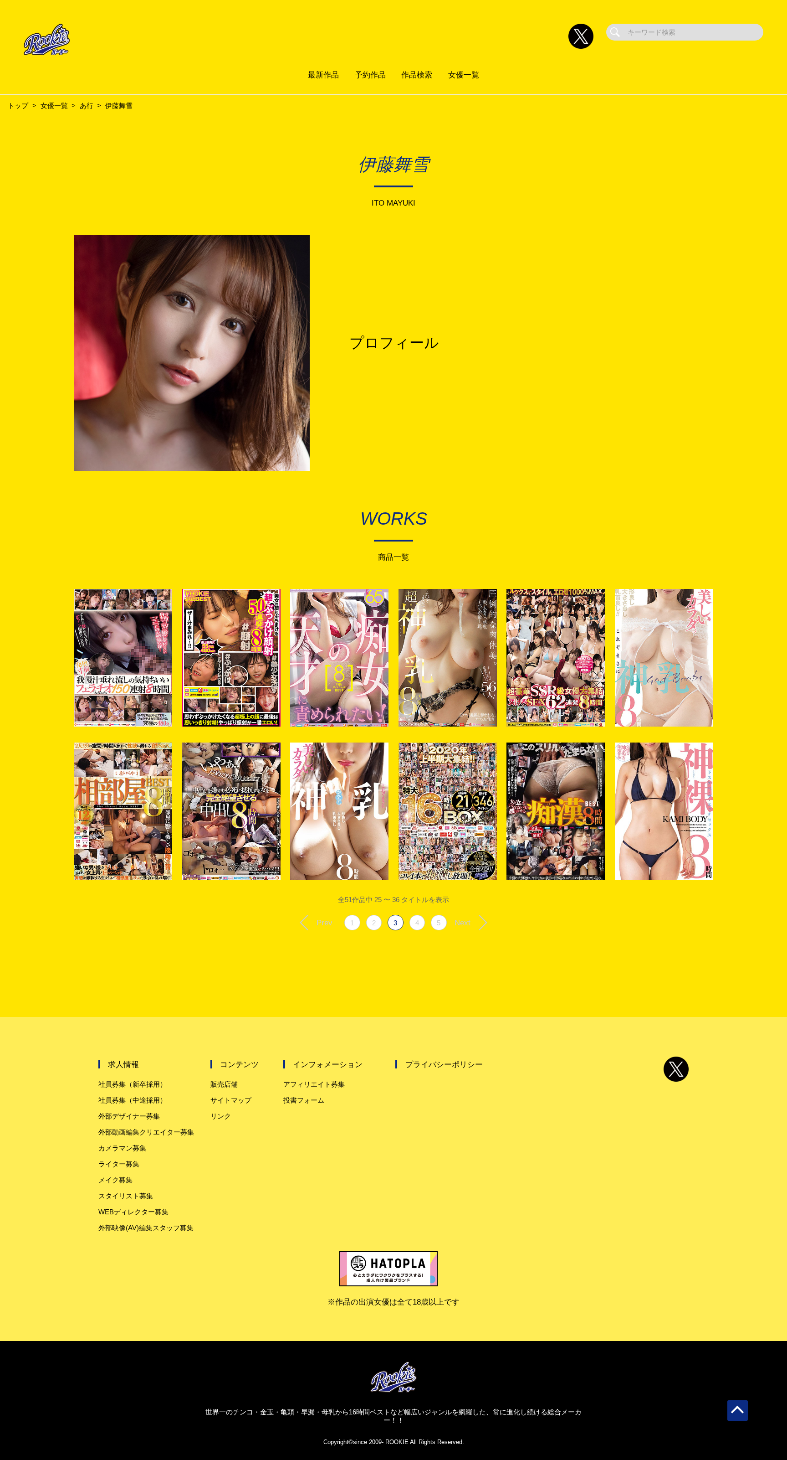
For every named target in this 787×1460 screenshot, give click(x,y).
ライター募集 (118, 1164)
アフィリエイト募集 (314, 1084)
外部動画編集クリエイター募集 (146, 1132)
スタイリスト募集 (125, 1196)
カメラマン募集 (122, 1148)
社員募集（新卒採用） (132, 1084)
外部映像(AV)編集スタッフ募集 (146, 1228)
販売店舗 (224, 1084)
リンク (220, 1116)
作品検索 (416, 74)
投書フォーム (303, 1100)
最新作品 (323, 74)
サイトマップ (230, 1100)
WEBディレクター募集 (133, 1212)
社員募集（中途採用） (132, 1100)
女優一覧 (463, 74)
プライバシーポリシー (444, 1064)
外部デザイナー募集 (129, 1116)
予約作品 (370, 74)
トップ (18, 105)
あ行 (86, 105)
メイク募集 (115, 1180)
